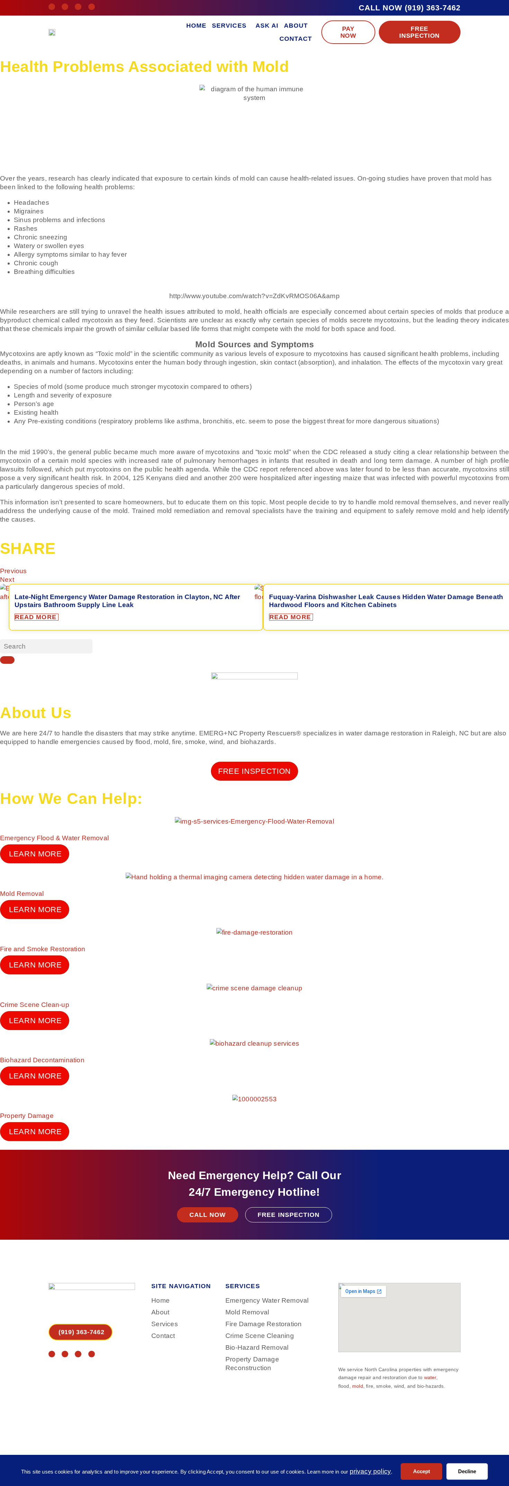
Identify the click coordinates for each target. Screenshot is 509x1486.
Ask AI (267, 25)
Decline (467, 1471)
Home (196, 25)
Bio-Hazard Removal (256, 1347)
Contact (295, 38)
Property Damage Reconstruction (252, 1364)
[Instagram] (65, 6)
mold (357, 1386)
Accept (421, 1471)
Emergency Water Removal (267, 1300)
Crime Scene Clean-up (34, 1004)
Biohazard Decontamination (42, 1060)
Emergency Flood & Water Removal (54, 838)
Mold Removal (22, 893)
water (430, 1377)
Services (229, 25)
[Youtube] (91, 6)
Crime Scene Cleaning (259, 1335)
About (296, 25)
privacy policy (370, 1471)
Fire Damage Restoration (263, 1324)
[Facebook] (51, 6)
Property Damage (27, 1115)
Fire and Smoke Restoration (42, 949)
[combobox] (46, 646)
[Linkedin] (78, 6)
